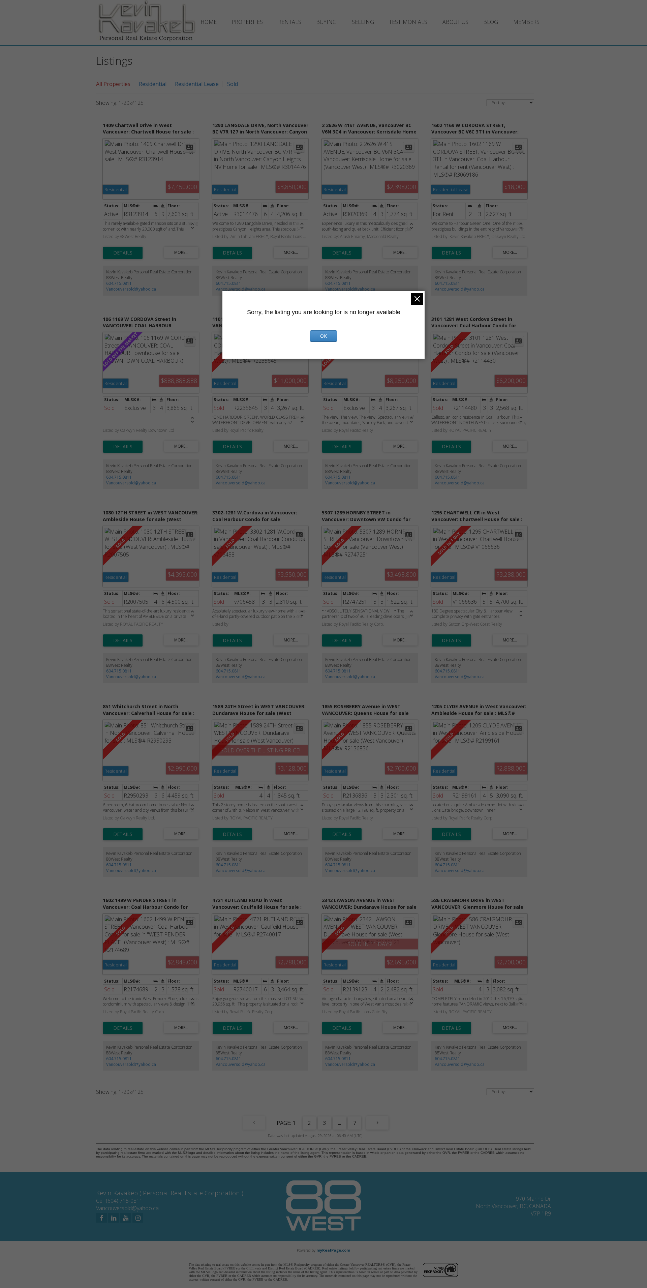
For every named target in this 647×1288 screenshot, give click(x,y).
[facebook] (101, 1218)
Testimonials (408, 22)
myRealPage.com (333, 1250)
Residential (152, 84)
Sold (232, 84)
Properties (247, 22)
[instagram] (137, 1218)
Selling (363, 22)
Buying (326, 22)
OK (323, 336)
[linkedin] (113, 1218)
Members (526, 22)
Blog (490, 22)
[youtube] (125, 1218)
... (339, 1123)
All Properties (113, 84)
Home (209, 22)
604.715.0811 (119, 283)
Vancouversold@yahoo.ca (131, 289)
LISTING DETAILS (123, 253)
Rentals (289, 22)
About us (455, 22)
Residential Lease (197, 84)
